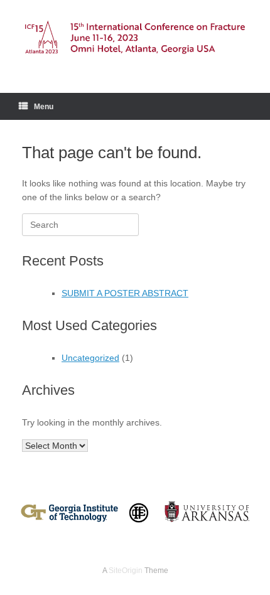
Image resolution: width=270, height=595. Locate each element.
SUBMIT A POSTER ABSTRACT (125, 293)
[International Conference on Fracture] (135, 37)
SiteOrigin (126, 570)
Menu (43, 106)
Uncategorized (90, 358)
